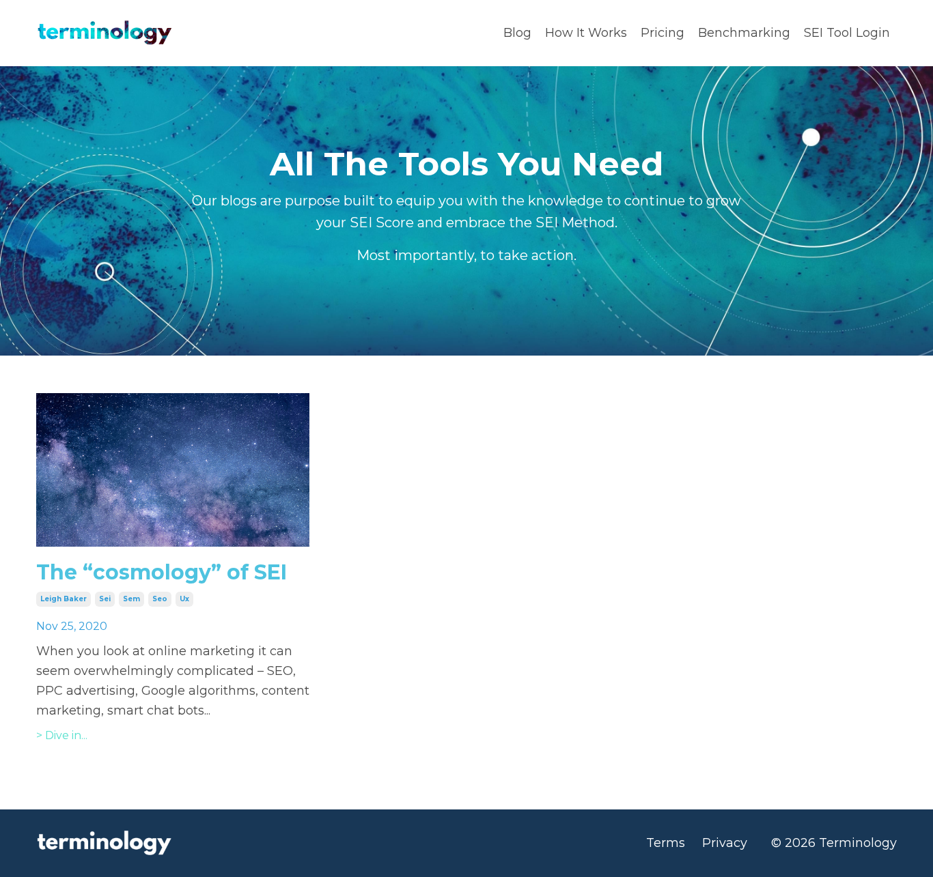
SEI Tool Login (847, 32)
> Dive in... (61, 735)
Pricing (662, 32)
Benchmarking (744, 32)
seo (159, 598)
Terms (665, 842)
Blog (517, 32)
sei (105, 598)
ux (184, 598)
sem (131, 598)
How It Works (586, 32)
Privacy (724, 842)
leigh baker (63, 598)
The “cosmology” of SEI (161, 572)
